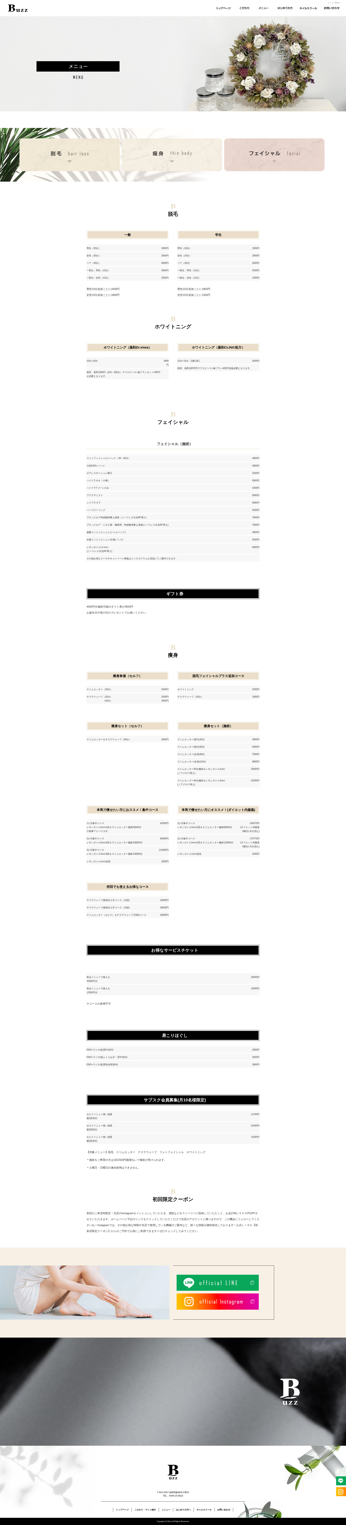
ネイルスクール (308, 8)
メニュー (265, 8)
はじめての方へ (286, 8)
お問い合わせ (330, 8)
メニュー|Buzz (334, 3)
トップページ (221, 8)
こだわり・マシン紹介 (243, 8)
